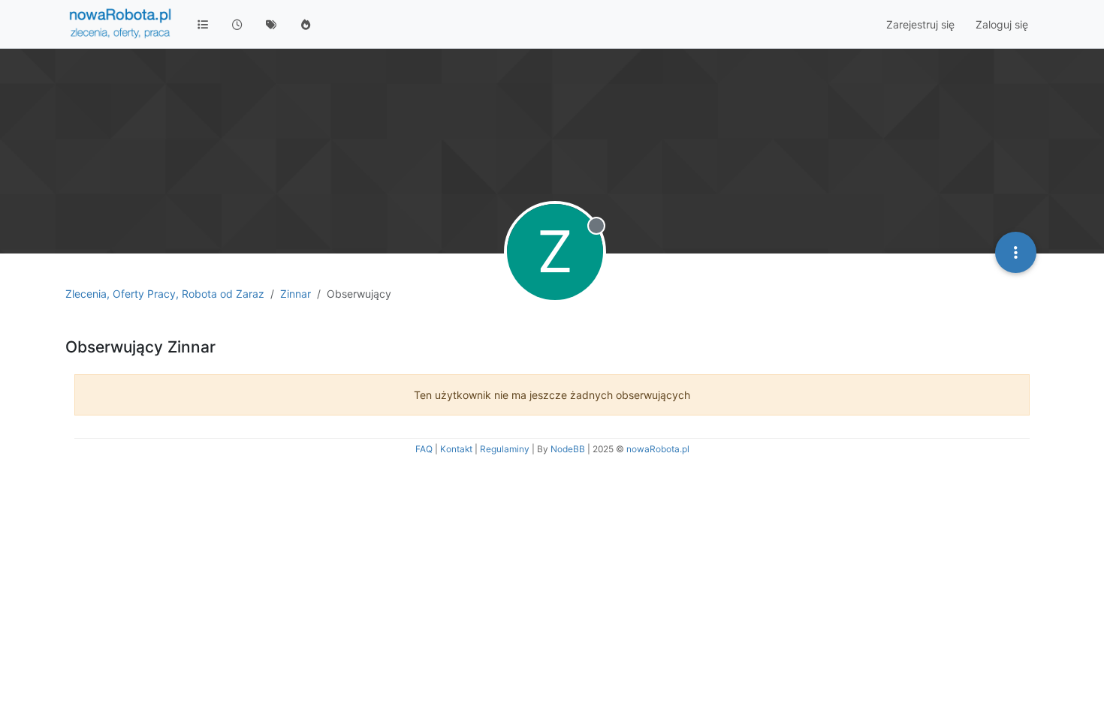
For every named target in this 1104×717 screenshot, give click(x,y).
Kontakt (456, 448)
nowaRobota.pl (657, 448)
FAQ (424, 448)
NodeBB (567, 448)
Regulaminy (504, 448)
